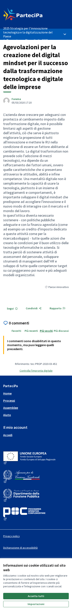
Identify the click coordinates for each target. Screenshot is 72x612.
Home (7, 393)
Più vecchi (46, 331)
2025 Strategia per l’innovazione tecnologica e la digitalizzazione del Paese (28, 32)
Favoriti (16, 331)
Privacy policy (11, 536)
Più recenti (31, 331)
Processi (9, 400)
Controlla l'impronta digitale (36, 370)
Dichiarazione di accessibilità (20, 547)
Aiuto (7, 415)
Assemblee (10, 408)
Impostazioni (36, 604)
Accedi (7, 435)
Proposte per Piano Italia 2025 (27, 40)
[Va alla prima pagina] (27, 14)
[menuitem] (36, 393)
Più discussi (61, 331)
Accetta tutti (36, 596)
